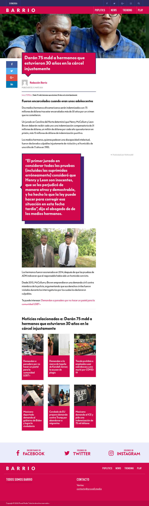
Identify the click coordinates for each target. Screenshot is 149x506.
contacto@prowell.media (89, 489)
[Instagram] (131, 3)
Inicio (23, 95)
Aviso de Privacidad (56, 503)
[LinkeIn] (11, 84)
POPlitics (29, 95)
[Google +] (122, 3)
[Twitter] (114, 3)
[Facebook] (106, 3)
